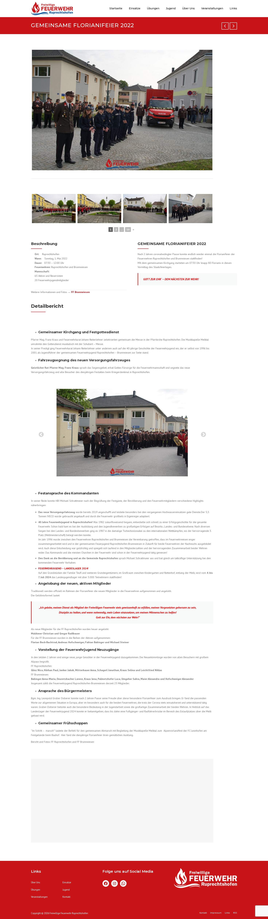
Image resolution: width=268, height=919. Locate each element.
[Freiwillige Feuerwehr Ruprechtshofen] (52, 9)
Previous (40, 433)
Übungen (153, 8)
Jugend (171, 8)
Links (233, 8)
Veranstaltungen (212, 8)
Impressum (216, 913)
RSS (235, 913)
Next (202, 433)
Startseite (115, 8)
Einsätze (134, 8)
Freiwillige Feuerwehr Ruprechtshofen (69, 913)
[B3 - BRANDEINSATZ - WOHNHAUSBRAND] (233, 26)
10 (128, 229)
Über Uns (188, 8)
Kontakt (66, 896)
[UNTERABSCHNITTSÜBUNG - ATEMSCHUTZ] (225, 26)
